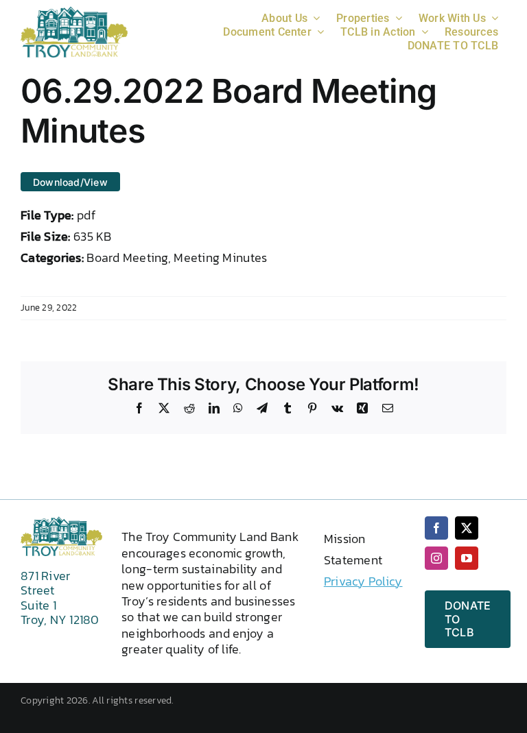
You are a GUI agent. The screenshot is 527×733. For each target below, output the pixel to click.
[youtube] (466, 558)
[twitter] (466, 528)
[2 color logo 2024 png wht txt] (74, 12)
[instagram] (436, 558)
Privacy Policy (363, 581)
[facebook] (436, 528)
